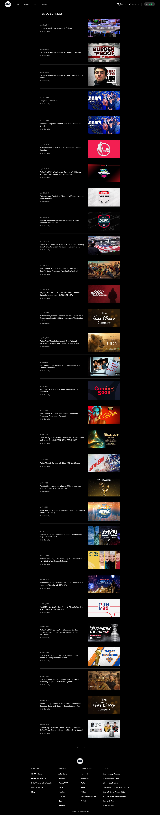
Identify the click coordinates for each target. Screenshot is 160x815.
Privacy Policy (108, 805)
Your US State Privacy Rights (114, 792)
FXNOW (61, 796)
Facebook (84, 774)
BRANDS (62, 768)
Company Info (37, 787)
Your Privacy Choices (111, 774)
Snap (83, 787)
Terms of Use (108, 801)
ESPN (60, 787)
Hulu (60, 801)
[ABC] (8, 4)
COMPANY (36, 768)
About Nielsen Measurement (114, 796)
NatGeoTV (62, 805)
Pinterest (84, 783)
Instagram (85, 778)
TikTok (83, 792)
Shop (33, 792)
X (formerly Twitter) (89, 796)
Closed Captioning (110, 783)
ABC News (62, 774)
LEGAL (106, 768)
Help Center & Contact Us (41, 783)
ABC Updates (36, 774)
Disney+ (61, 778)
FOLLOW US (86, 768)
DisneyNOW (63, 783)
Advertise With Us (38, 778)
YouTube (84, 801)
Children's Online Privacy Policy (116, 787)
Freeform (62, 792)
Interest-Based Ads (111, 778)
